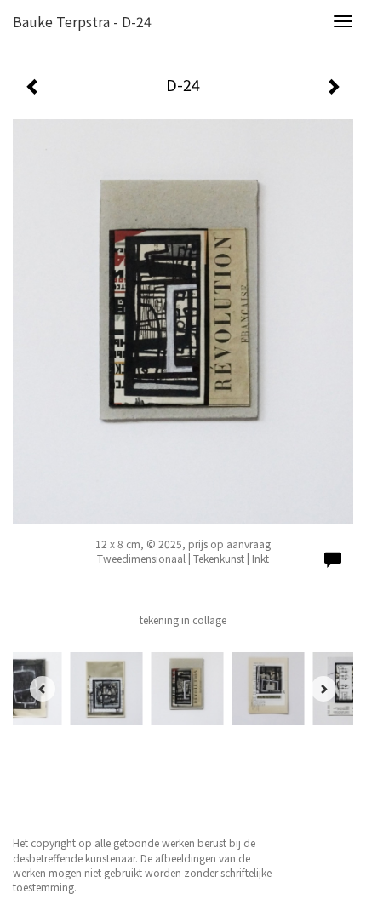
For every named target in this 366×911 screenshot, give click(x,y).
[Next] (323, 689)
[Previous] (42, 689)
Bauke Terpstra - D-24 (82, 21)
